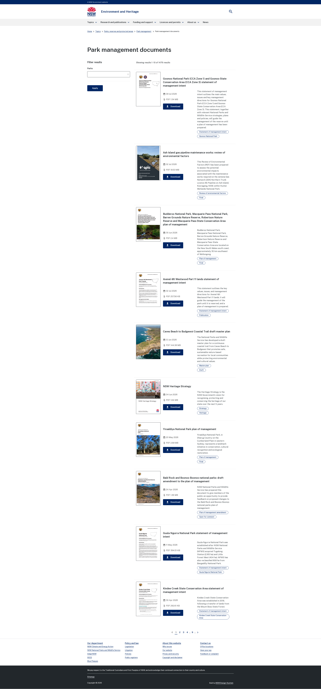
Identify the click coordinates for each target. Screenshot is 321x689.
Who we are (167, 647)
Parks (90, 68)
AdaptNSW (91, 654)
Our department (95, 643)
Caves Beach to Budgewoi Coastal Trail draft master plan (196, 331)
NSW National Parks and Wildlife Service (103, 650)
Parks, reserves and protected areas (118, 31)
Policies (128, 654)
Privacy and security (171, 654)
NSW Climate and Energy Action (100, 647)
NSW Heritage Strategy (177, 386)
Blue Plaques (92, 661)
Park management (143, 31)
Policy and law (132, 643)
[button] (92, 22)
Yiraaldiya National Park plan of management (189, 429)
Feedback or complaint (209, 654)
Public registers (131, 658)
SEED (89, 658)
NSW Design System (224, 683)
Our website (167, 650)
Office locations (206, 647)
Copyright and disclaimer (172, 658)
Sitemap (91, 677)
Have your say (205, 650)
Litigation (129, 650)
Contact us (205, 643)
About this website (172, 643)
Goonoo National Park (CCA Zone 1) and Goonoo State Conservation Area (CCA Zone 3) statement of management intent (194, 82)
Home (89, 31)
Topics (98, 31)
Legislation (129, 647)
